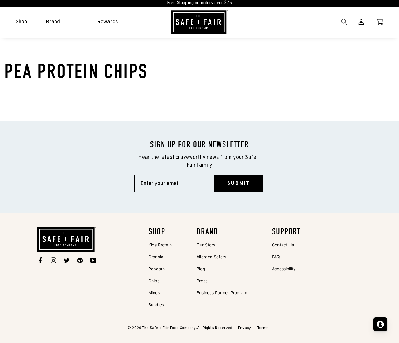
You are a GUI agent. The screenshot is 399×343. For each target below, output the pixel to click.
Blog (201, 268)
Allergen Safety (211, 256)
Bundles (156, 304)
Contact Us (283, 244)
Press (202, 280)
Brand (53, 22)
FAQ (276, 256)
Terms (262, 328)
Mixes (154, 292)
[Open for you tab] (380, 324)
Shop (21, 22)
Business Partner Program (222, 292)
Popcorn (156, 268)
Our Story (206, 244)
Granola (155, 256)
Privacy (244, 328)
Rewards (107, 22)
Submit (238, 184)
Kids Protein (160, 244)
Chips (153, 280)
